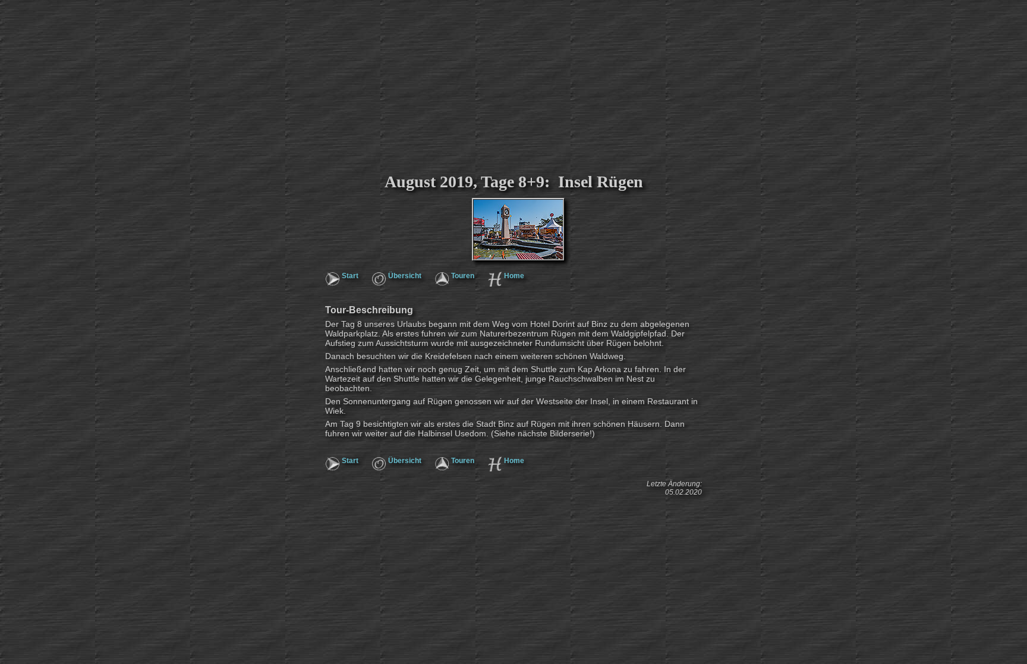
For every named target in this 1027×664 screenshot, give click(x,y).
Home (514, 276)
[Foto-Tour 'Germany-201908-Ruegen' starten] (463, 214)
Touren (462, 276)
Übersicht (404, 276)
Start (350, 276)
